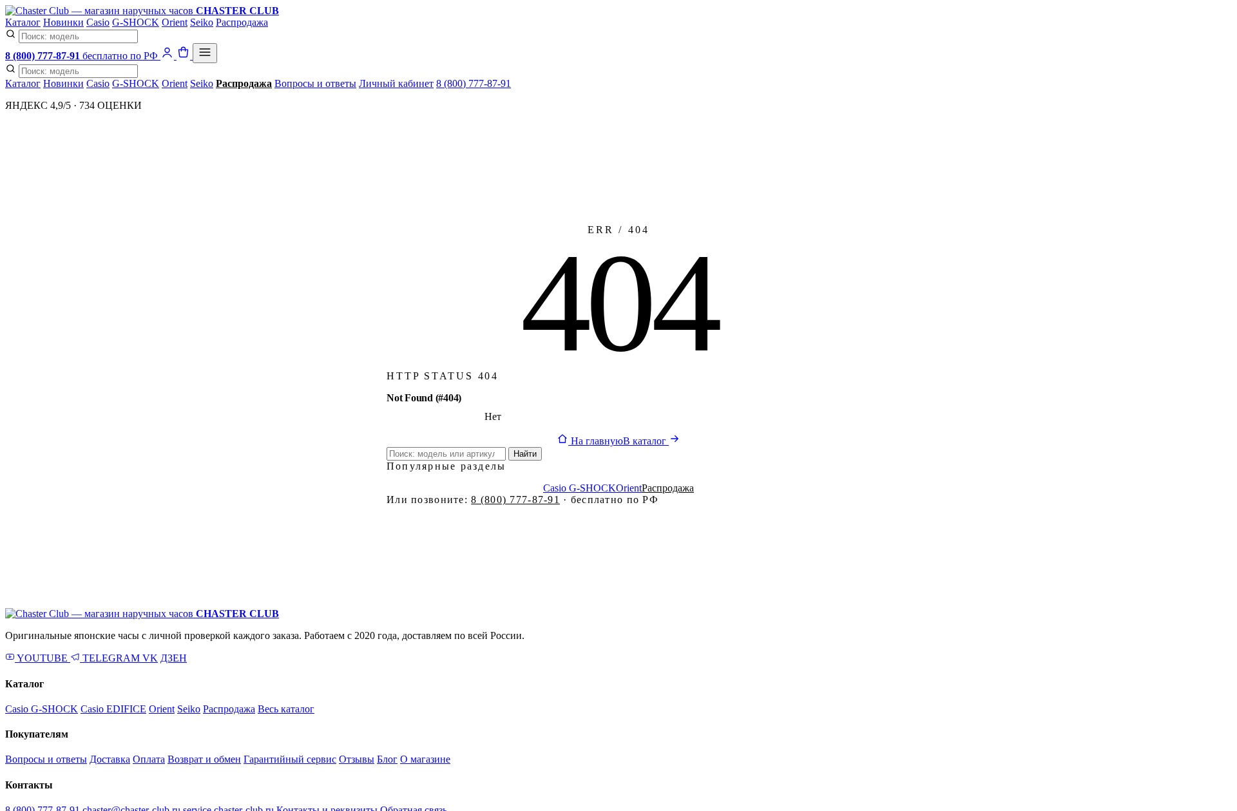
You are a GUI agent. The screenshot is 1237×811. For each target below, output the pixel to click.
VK (150, 658)
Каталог (23, 22)
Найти (525, 454)
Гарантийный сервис (290, 759)
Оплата (149, 759)
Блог (387, 759)
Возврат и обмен (204, 759)
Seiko (201, 22)
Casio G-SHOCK (579, 487)
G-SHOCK (135, 22)
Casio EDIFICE (113, 708)
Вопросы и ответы (315, 83)
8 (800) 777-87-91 (473, 83)
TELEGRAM (111, 658)
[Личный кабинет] (168, 55)
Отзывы (356, 759)
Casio (98, 22)
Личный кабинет (396, 83)
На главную (595, 440)
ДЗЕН (173, 658)
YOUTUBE (42, 658)
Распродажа (242, 22)
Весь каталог (286, 708)
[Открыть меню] (205, 53)
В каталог (646, 440)
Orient (174, 22)
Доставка (110, 759)
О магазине (425, 759)
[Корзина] (185, 55)
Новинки (63, 22)
